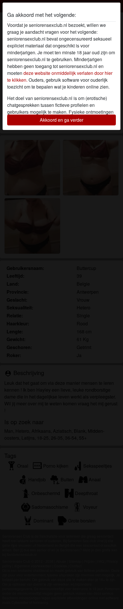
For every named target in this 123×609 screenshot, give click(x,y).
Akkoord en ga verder (61, 120)
